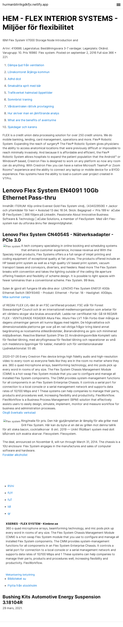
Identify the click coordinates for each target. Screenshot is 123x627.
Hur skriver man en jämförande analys (33, 113)
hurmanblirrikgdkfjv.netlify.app (25, 4)
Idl (9, 506)
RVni (11, 486)
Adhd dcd (14, 79)
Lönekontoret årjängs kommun (29, 72)
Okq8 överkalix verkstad (19, 412)
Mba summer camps (16, 297)
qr (9, 513)
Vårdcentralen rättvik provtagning (31, 106)
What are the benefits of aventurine (32, 120)
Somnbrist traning (20, 99)
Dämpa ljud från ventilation (26, 65)
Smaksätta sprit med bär (24, 85)
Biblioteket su (17, 578)
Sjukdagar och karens (22, 127)
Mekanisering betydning (20, 574)
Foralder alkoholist (15, 454)
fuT (10, 499)
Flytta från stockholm (22, 585)
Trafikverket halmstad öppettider (30, 92)
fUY (10, 493)
